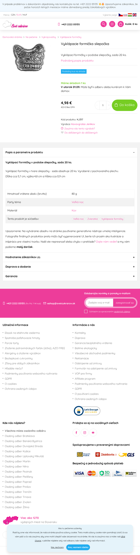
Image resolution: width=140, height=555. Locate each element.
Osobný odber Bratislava (20, 436)
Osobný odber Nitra (17, 466)
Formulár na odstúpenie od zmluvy (96, 368)
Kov (74, 210)
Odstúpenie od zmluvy (88, 363)
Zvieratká (92, 218)
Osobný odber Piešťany (19, 476)
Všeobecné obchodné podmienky (95, 353)
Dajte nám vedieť (106, 241)
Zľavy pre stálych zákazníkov (22, 363)
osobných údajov (122, 311)
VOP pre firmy (83, 373)
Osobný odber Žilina (17, 507)
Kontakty (80, 332)
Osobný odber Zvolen (18, 502)
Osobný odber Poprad (18, 481)
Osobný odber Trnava (18, 497)
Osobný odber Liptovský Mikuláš (24, 456)
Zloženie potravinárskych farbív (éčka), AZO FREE (35, 348)
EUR (19, 14)
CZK (13, 14)
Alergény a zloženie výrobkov (23, 353)
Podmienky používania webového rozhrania (31, 373)
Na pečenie (31, 37)
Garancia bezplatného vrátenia (93, 343)
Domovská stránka (12, 37)
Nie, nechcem (57, 547)
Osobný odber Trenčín (18, 491)
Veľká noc (78, 202)
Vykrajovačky (48, 37)
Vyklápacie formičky (70, 37)
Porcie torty (12, 343)
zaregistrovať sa (125, 302)
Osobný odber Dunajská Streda (24, 446)
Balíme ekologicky (86, 348)
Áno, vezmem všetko (78, 547)
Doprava (80, 338)
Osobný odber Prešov (18, 486)
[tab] (70, 152)
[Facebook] (76, 432)
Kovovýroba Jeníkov (83, 124)
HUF (25, 14)
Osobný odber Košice (18, 451)
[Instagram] (85, 432)
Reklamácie (82, 358)
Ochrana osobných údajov (21, 388)
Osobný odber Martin (17, 461)
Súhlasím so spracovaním (109, 311)
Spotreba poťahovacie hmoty (22, 338)
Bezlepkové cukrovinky (19, 358)
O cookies (11, 383)
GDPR (8, 378)
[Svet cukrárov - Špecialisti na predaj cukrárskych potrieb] (15, 24)
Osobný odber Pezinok (18, 471)
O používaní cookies (87, 393)
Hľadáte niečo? (14, 368)
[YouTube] (93, 432)
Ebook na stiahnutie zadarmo (22, 332)
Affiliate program (85, 378)
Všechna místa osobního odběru (25, 430)
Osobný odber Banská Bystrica (23, 441)
